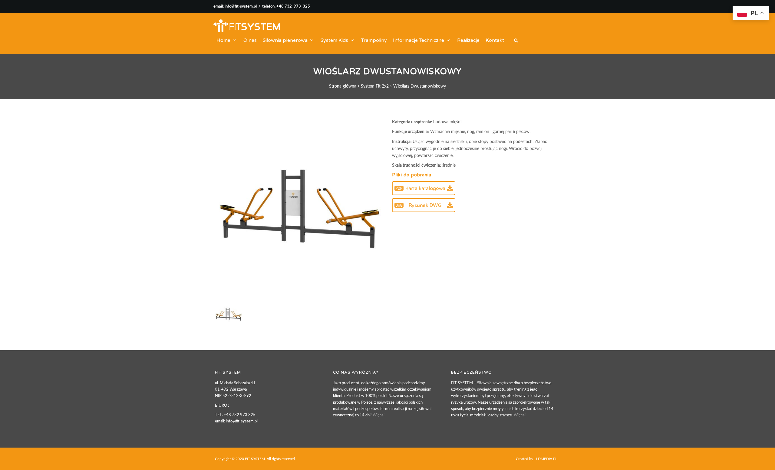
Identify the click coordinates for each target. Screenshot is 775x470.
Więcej (378, 415)
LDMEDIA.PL (546, 459)
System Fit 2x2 (375, 86)
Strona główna (342, 86)
